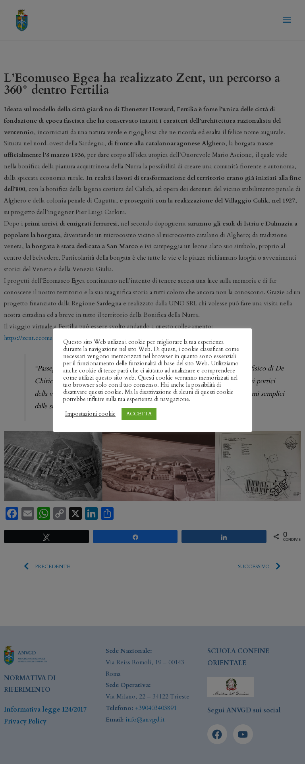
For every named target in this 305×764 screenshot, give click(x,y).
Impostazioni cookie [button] (90, 413)
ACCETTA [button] (139, 413)
